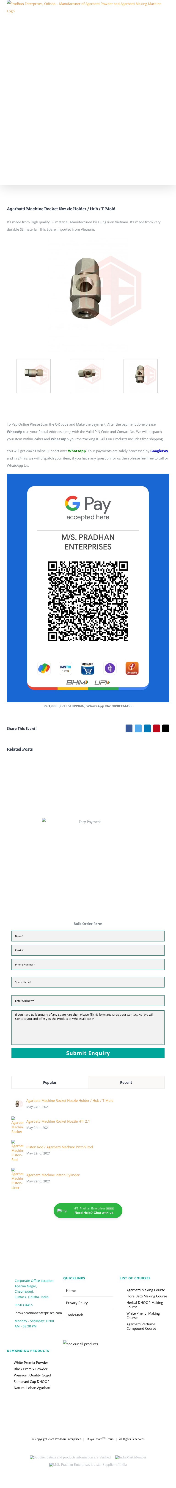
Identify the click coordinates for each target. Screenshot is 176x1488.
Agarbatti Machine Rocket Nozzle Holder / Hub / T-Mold (69, 1100)
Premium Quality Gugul (32, 1375)
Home (71, 1290)
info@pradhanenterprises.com (35, 1313)
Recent (126, 1082)
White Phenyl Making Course (143, 1315)
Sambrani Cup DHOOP (32, 1381)
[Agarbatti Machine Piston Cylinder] (17, 1171)
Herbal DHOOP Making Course (144, 1304)
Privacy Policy (77, 1302)
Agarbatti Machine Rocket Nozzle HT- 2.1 (58, 1121)
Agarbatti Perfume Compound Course (141, 1326)
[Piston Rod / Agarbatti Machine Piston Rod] (17, 1143)
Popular (50, 1082)
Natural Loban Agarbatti (32, 1388)
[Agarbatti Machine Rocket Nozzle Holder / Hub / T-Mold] (17, 1102)
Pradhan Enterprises (68, 1439)
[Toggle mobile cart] (167, 182)
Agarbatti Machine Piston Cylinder (53, 1175)
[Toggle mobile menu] (167, 13)
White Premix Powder (31, 1362)
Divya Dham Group (100, 1439)
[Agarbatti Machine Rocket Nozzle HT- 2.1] (17, 1120)
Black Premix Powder (30, 1369)
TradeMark (74, 1315)
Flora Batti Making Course (146, 1296)
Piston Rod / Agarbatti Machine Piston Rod (59, 1147)
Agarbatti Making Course (145, 1290)
